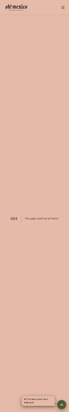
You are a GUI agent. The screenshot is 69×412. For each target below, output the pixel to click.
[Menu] (63, 7)
